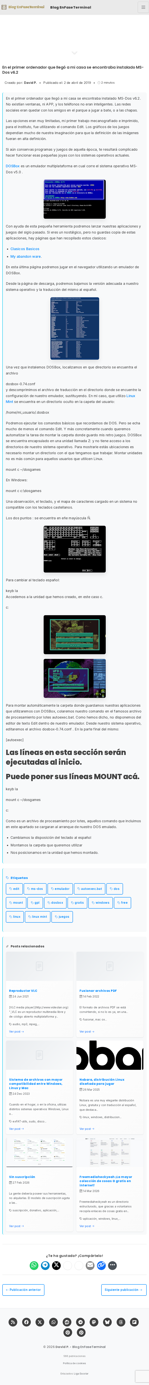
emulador (62, 889)
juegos (64, 917)
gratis (79, 902)
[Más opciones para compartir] (112, 1265)
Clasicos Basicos (25, 249)
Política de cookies (74, 1363)
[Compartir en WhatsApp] (34, 1265)
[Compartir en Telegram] (45, 1265)
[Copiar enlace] (101, 1265)
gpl (37, 902)
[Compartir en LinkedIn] (78, 1265)
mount (18, 902)
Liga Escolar (81, 1373)
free (124, 902)
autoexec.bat (91, 889)
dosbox (57, 902)
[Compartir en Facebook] (67, 1265)
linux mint (39, 917)
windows (103, 902)
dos (117, 889)
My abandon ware (25, 256)
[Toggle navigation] (143, 7)
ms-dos (37, 889)
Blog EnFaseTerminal (70, 7)
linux (17, 917)
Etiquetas (19, 878)
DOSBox (13, 166)
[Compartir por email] (90, 1265)
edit (16, 889)
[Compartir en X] (56, 1265)
